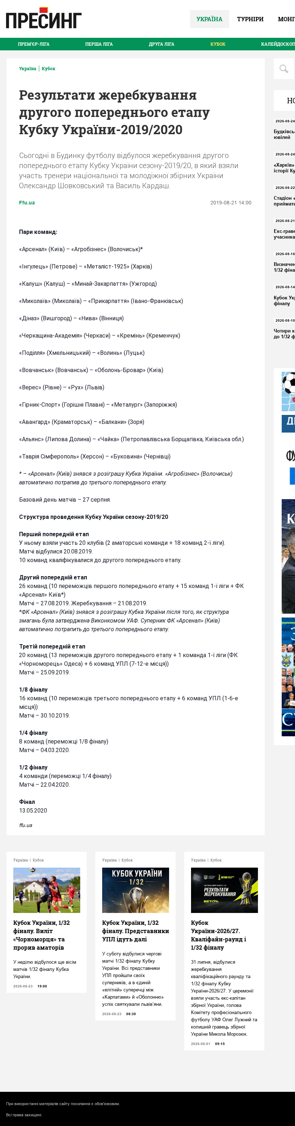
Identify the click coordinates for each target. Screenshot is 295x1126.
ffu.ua (25, 825)
